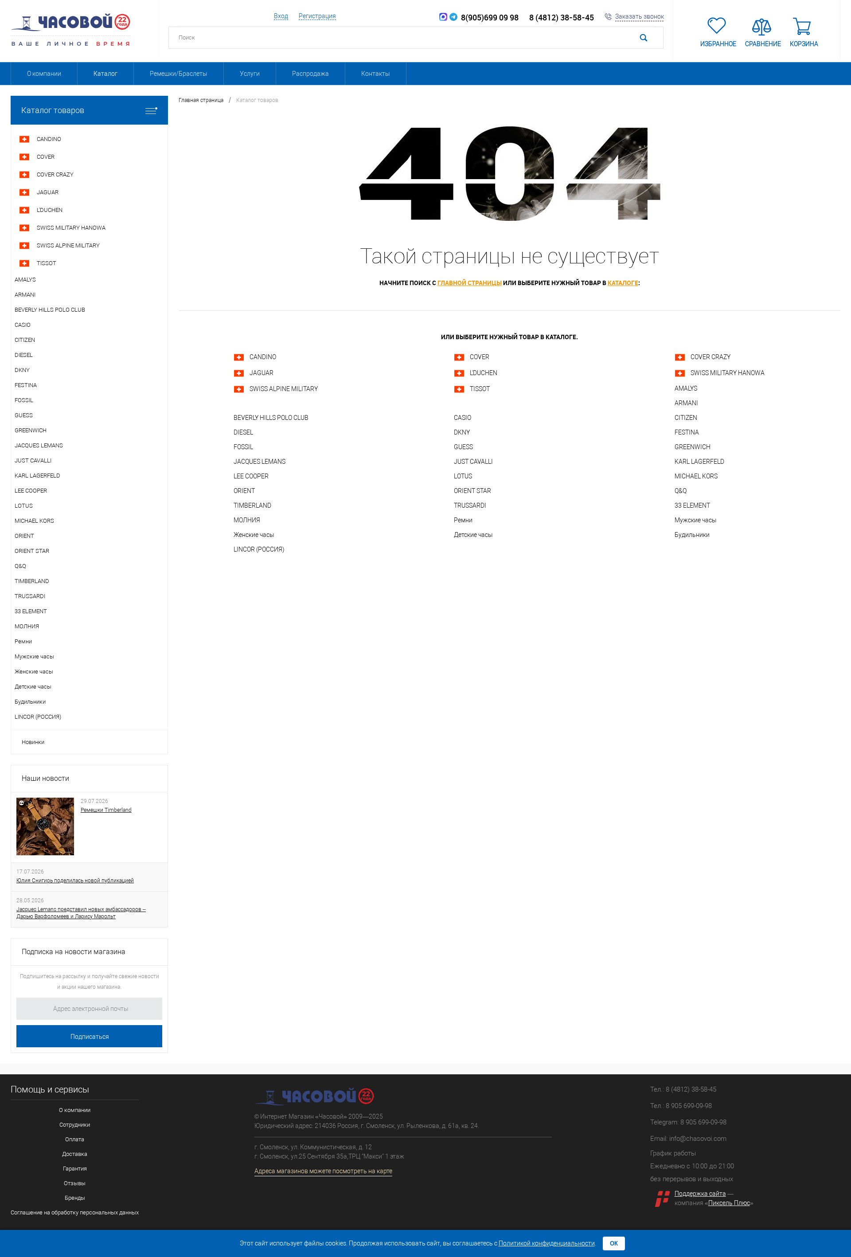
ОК (614, 1243)
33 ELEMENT (692, 505)
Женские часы (254, 534)
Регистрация (317, 16)
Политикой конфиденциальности (547, 1243)
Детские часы (473, 534)
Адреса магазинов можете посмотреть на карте (323, 1171)
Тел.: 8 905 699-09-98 (681, 1106)
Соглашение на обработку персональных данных (75, 1212)
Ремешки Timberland (106, 810)
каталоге (623, 282)
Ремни (463, 520)
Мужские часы (696, 520)
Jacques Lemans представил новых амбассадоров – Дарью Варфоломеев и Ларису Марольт (81, 913)
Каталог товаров (52, 110)
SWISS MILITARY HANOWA (728, 372)
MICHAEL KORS (696, 476)
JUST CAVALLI (473, 461)
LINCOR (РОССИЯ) (259, 549)
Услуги (250, 73)
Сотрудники (74, 1124)
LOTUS (463, 476)
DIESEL (243, 432)
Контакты (375, 73)
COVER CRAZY (710, 356)
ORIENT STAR (472, 490)
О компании (44, 73)
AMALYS (686, 388)
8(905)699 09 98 (488, 17)
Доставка (74, 1154)
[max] (443, 17)
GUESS (463, 446)
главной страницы (469, 282)
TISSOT (480, 388)
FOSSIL (243, 446)
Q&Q (681, 490)
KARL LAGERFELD (699, 461)
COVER (479, 356)
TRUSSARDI (470, 505)
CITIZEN (686, 417)
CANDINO (263, 356)
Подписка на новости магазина (73, 952)
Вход (281, 16)
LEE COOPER (251, 476)
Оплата (74, 1139)
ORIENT (244, 490)
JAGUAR (261, 372)
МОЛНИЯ (247, 520)
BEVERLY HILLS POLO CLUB (271, 417)
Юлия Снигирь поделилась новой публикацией (75, 880)
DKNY (462, 432)
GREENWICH (692, 446)
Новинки (33, 742)
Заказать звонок (639, 16)
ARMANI (686, 403)
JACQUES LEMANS (259, 461)
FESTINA (687, 432)
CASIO (462, 417)
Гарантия (75, 1168)
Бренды (75, 1197)
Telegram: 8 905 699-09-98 (688, 1122)
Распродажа (310, 73)
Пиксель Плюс (729, 1202)
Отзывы (75, 1183)
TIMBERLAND (252, 505)
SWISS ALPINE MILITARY (284, 388)
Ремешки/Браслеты (178, 73)
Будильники (692, 534)
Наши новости (45, 778)
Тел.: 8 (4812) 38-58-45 (683, 1089)
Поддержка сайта (700, 1193)
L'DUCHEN (483, 372)
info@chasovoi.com (697, 1139)
